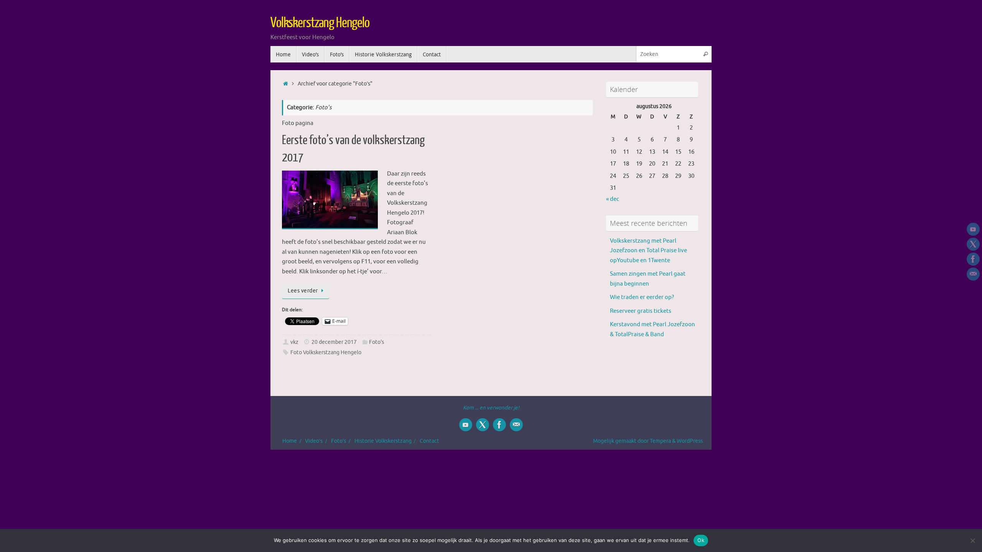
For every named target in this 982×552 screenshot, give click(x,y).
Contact (429, 441)
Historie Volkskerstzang (383, 441)
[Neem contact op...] (973, 274)
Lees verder (303, 291)
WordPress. (690, 441)
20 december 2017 (334, 342)
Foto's (376, 342)
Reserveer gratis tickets (640, 311)
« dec (612, 199)
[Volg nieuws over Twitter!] (973, 244)
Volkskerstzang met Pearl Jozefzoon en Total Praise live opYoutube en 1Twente (648, 250)
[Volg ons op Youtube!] (973, 229)
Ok (700, 540)
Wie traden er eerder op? (642, 297)
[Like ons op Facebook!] (973, 259)
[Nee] (972, 540)
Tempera (660, 441)
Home (289, 441)
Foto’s (338, 441)
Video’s (314, 441)
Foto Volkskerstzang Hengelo (325, 352)
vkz (294, 342)
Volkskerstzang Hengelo (319, 23)
